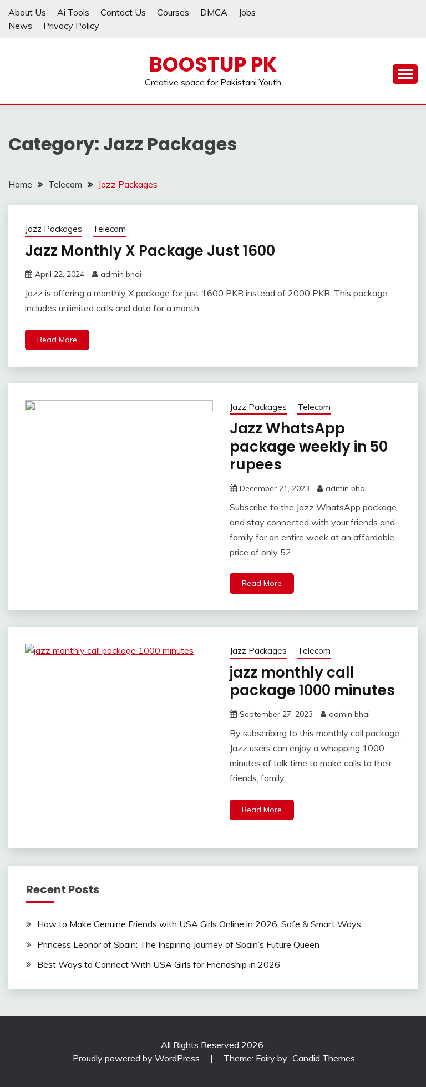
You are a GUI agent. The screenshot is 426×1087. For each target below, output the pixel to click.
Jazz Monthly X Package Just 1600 (150, 251)
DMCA (213, 12)
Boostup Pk (213, 64)
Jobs (247, 12)
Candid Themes (323, 1058)
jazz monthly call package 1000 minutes (312, 682)
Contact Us (123, 12)
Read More (57, 340)
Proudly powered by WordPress (137, 1058)
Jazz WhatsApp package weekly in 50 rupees (309, 446)
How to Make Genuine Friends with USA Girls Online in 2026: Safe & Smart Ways (199, 923)
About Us (27, 12)
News (20, 25)
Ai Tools (73, 12)
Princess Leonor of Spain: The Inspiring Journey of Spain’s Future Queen (178, 944)
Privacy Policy (71, 25)
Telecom (109, 229)
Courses (173, 12)
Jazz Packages (53, 229)
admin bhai (120, 274)
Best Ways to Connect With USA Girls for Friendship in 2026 (158, 964)
